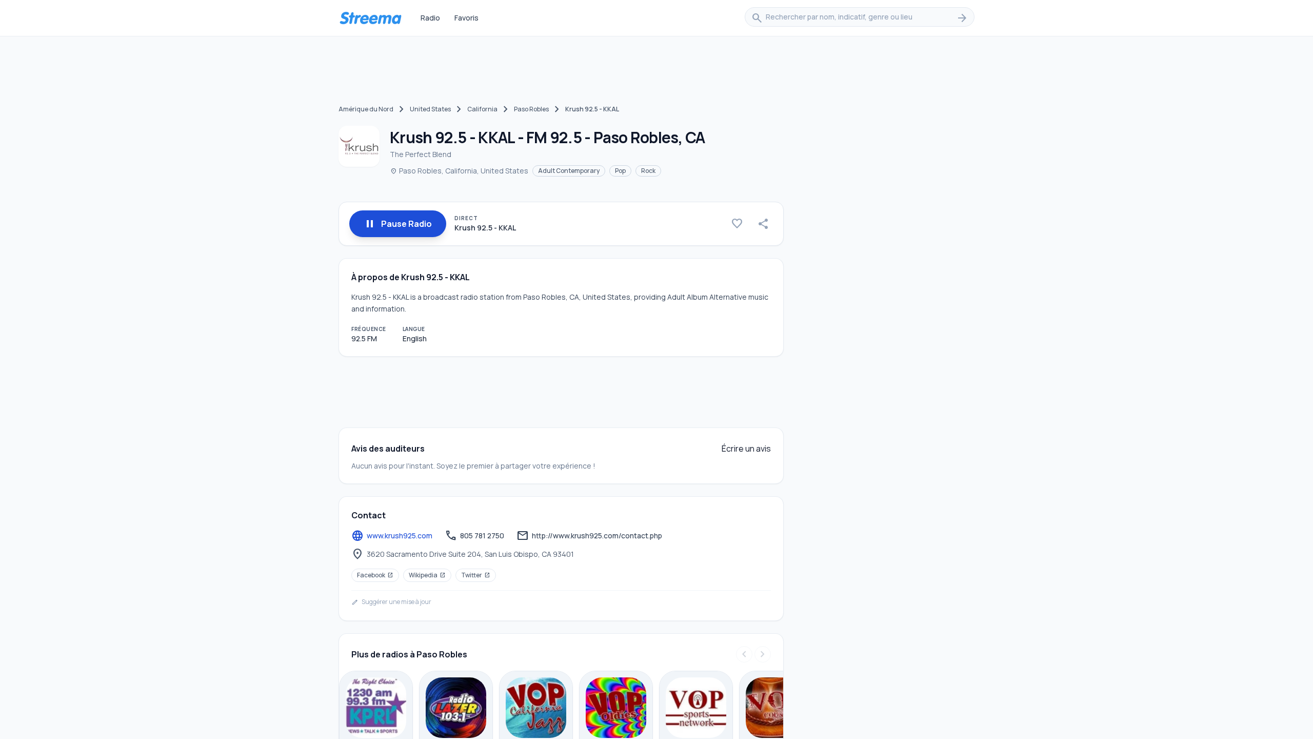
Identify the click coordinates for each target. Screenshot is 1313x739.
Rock (648, 170)
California (482, 109)
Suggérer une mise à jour (391, 602)
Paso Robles (531, 109)
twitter (475, 575)
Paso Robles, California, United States (459, 171)
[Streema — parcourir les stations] (370, 18)
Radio (430, 18)
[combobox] (859, 18)
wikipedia (427, 575)
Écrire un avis (746, 448)
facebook (375, 575)
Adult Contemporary (569, 170)
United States (430, 109)
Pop (620, 170)
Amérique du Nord (366, 109)
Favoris (466, 18)
